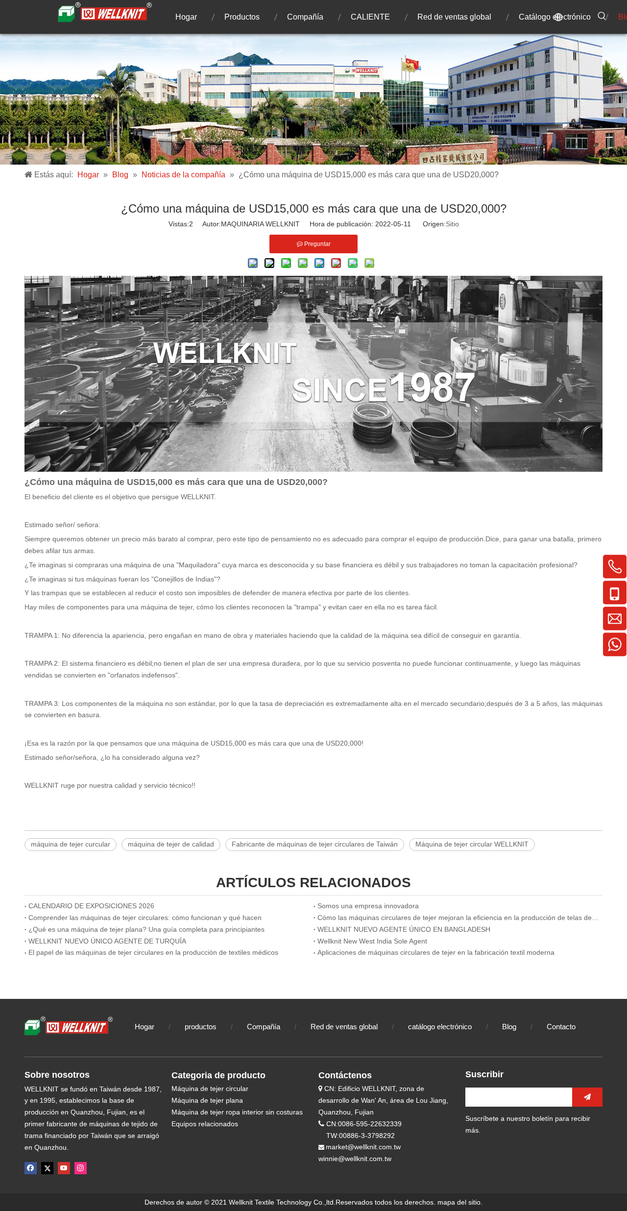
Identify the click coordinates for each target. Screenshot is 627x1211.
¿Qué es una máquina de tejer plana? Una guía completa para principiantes (146, 929)
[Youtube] (64, 1168)
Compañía (263, 1026)
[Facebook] (30, 1168)
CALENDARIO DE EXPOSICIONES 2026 (91, 906)
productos (201, 1026)
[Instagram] (80, 1168)
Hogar (144, 1026)
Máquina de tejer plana (207, 1100)
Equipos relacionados (204, 1124)
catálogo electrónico (440, 1026)
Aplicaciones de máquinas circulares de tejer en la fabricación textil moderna (436, 952)
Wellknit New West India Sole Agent (372, 941)
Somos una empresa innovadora (368, 906)
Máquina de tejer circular (209, 1088)
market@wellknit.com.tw (363, 1147)
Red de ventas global (344, 1026)
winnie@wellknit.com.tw (354, 1159)
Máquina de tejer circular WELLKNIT (472, 844)
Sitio (452, 224)
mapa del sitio (459, 1202)
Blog (510, 1026)
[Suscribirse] (587, 1097)
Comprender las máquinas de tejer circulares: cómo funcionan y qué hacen (145, 917)
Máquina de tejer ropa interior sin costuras (237, 1112)
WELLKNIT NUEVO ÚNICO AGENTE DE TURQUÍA (107, 941)
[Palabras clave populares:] (602, 16)
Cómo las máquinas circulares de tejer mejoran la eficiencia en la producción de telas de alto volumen (458, 917)
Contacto (561, 1026)
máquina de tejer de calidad (171, 844)
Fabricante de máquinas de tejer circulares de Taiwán (315, 844)
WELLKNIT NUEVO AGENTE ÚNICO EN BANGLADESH (403, 929)
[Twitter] (47, 1168)
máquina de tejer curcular (70, 844)
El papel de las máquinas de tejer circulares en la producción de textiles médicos (153, 952)
